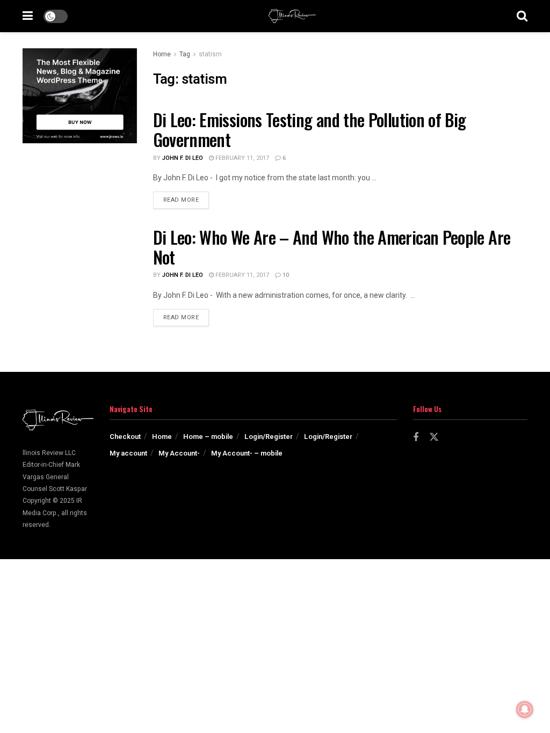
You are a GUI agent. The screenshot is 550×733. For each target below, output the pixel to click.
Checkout (125, 436)
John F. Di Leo (182, 158)
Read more (186, 199)
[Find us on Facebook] (415, 437)
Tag (184, 54)
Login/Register (268, 436)
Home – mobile (208, 436)
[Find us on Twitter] (434, 437)
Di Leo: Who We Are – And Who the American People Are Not (332, 246)
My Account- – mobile (247, 453)
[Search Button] (522, 16)
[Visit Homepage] (292, 16)
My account (128, 453)
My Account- (179, 453)
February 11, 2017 (241, 158)
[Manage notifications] (524, 709)
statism (210, 54)
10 (285, 275)
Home (162, 54)
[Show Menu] (28, 16)
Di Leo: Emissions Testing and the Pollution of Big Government (309, 129)
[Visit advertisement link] (80, 95)
